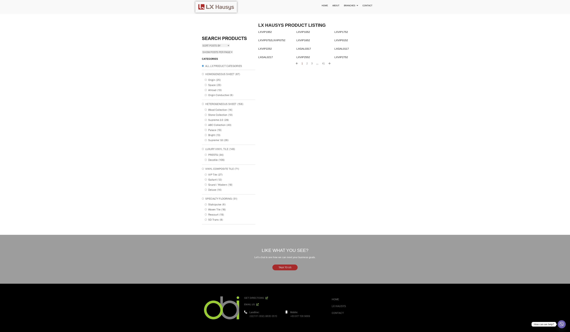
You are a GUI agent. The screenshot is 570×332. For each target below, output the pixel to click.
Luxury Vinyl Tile (220, 148)
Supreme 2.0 (218, 119)
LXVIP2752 (341, 57)
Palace (215, 129)
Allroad (215, 89)
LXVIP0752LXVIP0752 (271, 40)
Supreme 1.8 (218, 140)
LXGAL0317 (303, 48)
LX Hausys (339, 306)
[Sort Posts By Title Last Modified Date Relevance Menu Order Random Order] (216, 45)
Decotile (216, 159)
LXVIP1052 (303, 31)
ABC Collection (219, 124)
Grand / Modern (220, 184)
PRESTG (216, 154)
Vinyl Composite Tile (222, 168)
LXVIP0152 (341, 40)
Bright (214, 134)
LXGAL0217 (265, 57)
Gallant (215, 179)
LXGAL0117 (341, 48)
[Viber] (562, 324)
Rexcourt (216, 214)
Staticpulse (217, 204)
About (335, 5)
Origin (214, 79)
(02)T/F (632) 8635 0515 (263, 315)
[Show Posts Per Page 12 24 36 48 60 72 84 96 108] (217, 52)
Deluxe (215, 189)
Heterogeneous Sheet (224, 103)
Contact (367, 5)
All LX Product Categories (223, 65)
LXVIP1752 (341, 31)
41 (323, 63)
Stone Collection (220, 114)
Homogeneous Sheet (222, 74)
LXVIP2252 (265, 48)
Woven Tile (217, 209)
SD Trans (215, 219)
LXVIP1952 (265, 31)
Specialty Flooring (221, 198)
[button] (351, 5)
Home (325, 5)
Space (214, 84)
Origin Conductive (220, 94)
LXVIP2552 (303, 57)
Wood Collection (220, 109)
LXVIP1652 (303, 40)
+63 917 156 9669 (300, 315)
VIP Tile (215, 174)
